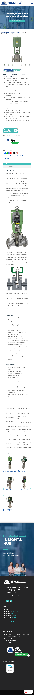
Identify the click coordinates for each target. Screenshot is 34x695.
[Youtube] (11, 153)
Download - (11, 616)
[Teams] (9, 153)
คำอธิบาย (8, 164)
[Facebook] (5, 153)
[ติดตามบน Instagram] (11, 601)
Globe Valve (6, 158)
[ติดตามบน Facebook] (7, 601)
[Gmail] (18, 153)
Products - (10, 613)
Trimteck (19, 32)
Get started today (17, 21)
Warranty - (11, 620)
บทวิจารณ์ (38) (9, 166)
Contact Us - (11, 618)
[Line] (7, 153)
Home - (9, 609)
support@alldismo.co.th (12, 596)
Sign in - (10, 622)
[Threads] (14, 153)
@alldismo (14, 643)
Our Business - (12, 611)
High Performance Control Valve (8, 32)
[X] (16, 153)
